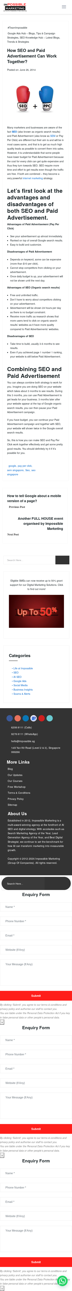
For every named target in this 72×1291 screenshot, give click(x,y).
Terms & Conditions (19, 792)
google (12, 465)
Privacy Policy (16, 799)
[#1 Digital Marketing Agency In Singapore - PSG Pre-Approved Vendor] (10, 718)
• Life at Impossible (22, 668)
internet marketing (33, 178)
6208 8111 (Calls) (21, 727)
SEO (14, 131)
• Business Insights (22, 689)
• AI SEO (16, 677)
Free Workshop (17, 787)
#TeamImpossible (17, 27)
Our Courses (15, 781)
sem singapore (15, 470)
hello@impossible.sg (23, 741)
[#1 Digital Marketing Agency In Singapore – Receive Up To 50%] (62, 1281)
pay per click (25, 465)
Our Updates (15, 775)
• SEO (15, 672)
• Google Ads (19, 681)
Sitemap (12, 804)
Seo (27, 470)
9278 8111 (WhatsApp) (24, 734)
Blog (10, 769)
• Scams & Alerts (21, 693)
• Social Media (20, 685)
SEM (52, 136)
